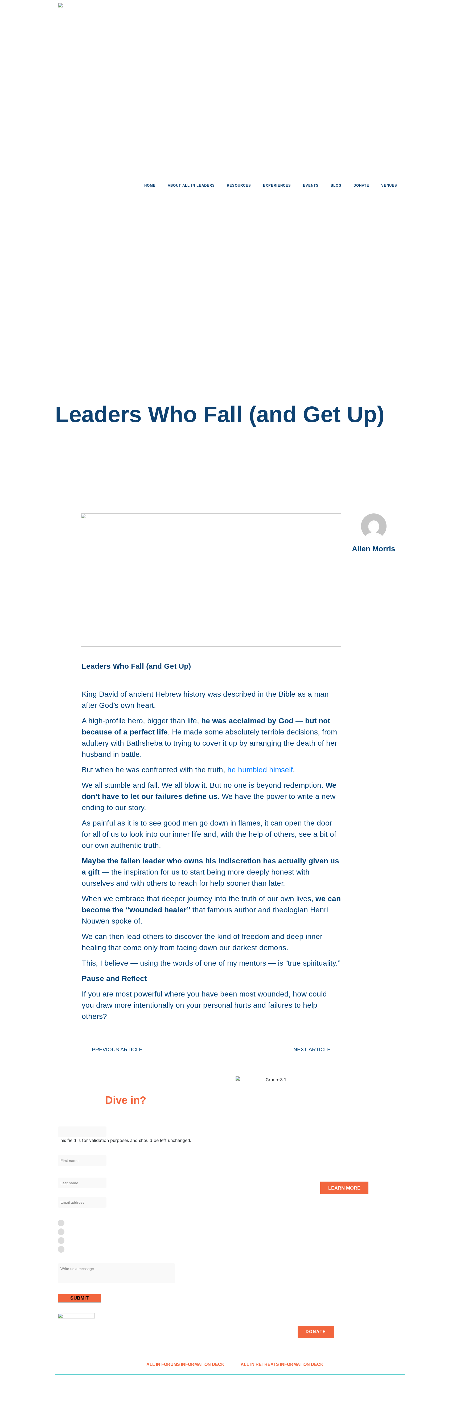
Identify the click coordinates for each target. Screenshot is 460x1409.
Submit (79, 1298)
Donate (361, 185)
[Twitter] (66, 540)
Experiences (277, 185)
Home (150, 185)
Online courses (80, 1249)
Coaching (75, 1231)
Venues (389, 185)
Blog (336, 185)
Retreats (74, 1222)
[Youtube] (66, 558)
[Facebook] (66, 522)
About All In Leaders (191, 185)
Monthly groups (80, 1240)
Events (311, 185)
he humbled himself (260, 770)
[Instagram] (66, 576)
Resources (239, 185)
